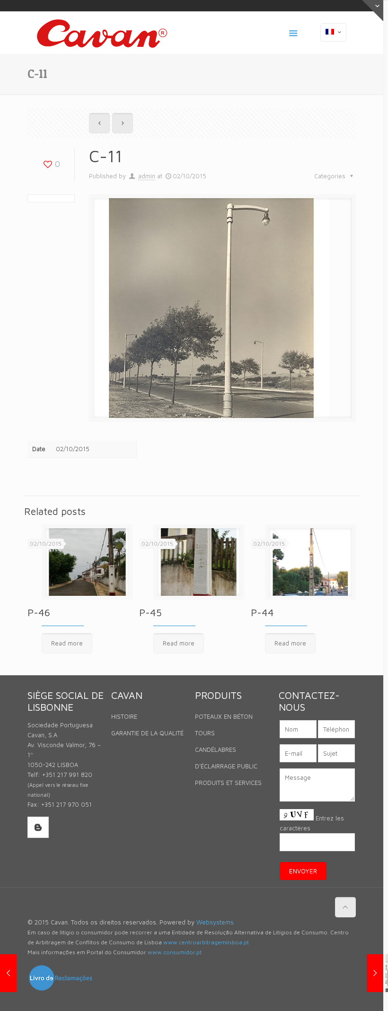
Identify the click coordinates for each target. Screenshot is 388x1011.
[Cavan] (102, 32)
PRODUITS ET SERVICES (228, 782)
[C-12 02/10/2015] (375, 973)
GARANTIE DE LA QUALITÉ (147, 733)
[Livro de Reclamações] (60, 989)
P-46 (38, 612)
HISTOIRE (124, 716)
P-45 (150, 612)
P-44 (262, 612)
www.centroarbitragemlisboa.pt (206, 942)
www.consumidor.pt (175, 952)
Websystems (215, 922)
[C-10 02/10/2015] (8, 973)
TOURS (205, 733)
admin (146, 176)
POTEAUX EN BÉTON (224, 716)
